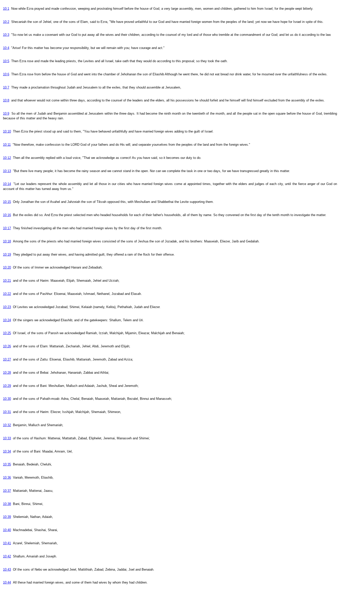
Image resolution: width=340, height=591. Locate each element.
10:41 (7, 543)
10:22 (7, 294)
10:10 (7, 131)
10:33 (7, 438)
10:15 (7, 202)
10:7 (6, 87)
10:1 (6, 8)
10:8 (6, 100)
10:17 (7, 228)
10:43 (7, 569)
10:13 (7, 171)
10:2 (6, 22)
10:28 (7, 372)
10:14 (7, 184)
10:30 (7, 399)
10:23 (7, 307)
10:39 (7, 517)
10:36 (7, 477)
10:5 (6, 61)
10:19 (7, 254)
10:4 (6, 48)
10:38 (7, 504)
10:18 (7, 241)
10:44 (7, 582)
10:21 (7, 280)
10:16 (7, 215)
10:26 (7, 346)
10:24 (7, 320)
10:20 (7, 267)
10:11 (7, 144)
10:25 (7, 333)
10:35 (7, 464)
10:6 (6, 74)
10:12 (7, 158)
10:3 (6, 35)
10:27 (7, 359)
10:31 (7, 412)
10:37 (7, 491)
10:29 (7, 386)
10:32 (7, 425)
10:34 (7, 451)
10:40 (7, 530)
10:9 (6, 113)
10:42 (7, 556)
